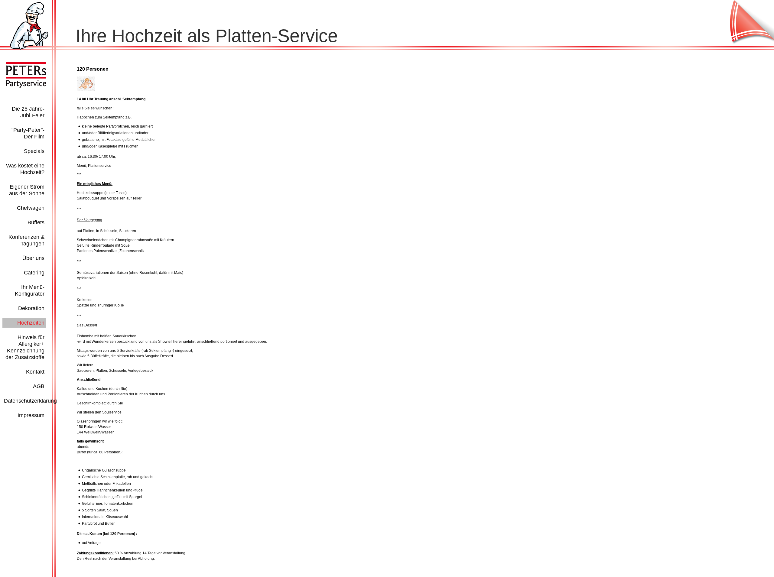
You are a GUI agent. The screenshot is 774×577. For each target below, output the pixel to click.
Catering (34, 273)
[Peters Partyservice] (29, 48)
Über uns (33, 258)
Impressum (31, 415)
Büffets (36, 222)
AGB (38, 386)
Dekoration (31, 308)
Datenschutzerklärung (30, 401)
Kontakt (35, 372)
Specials (34, 151)
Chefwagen (30, 208)
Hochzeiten (30, 323)
